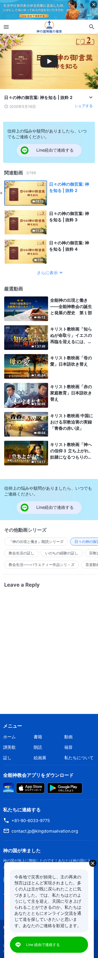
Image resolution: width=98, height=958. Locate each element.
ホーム (9, 736)
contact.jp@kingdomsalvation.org (44, 831)
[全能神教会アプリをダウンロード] (8, 787)
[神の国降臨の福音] (49, 27)
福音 (68, 747)
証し (7, 757)
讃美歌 (9, 747)
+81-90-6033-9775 (30, 820)
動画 (68, 736)
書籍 (38, 736)
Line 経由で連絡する (43, 944)
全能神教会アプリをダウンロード (38, 775)
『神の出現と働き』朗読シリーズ (36, 541)
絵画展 (40, 757)
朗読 (38, 747)
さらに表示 (47, 272)
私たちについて (79, 757)
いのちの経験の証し (61, 553)
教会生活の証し (21, 553)
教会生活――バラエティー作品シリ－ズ (41, 564)
